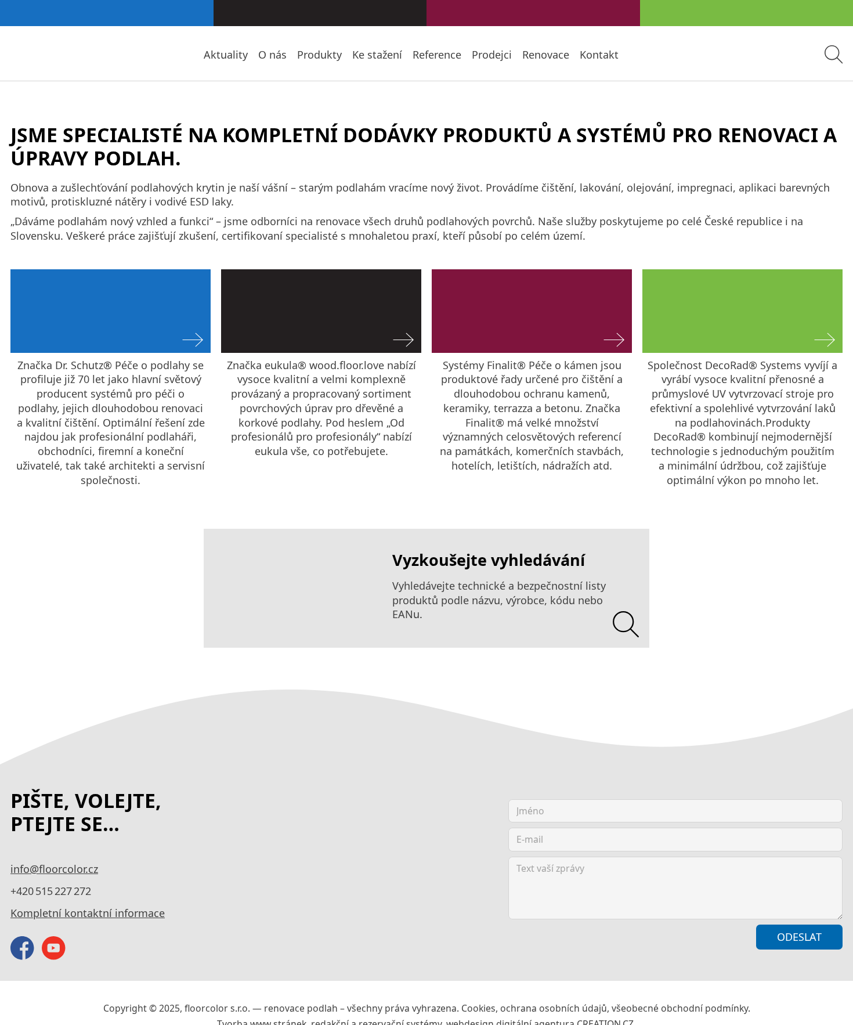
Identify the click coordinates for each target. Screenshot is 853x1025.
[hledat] (834, 54)
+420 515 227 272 (43, 810)
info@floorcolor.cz (45, 787)
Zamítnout (682, 945)
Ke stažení (451, 54)
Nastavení (588, 945)
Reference (502, 54)
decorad (657, 238)
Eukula (234, 238)
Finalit (444, 238)
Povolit (763, 945)
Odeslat (803, 855)
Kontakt (639, 54)
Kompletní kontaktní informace (70, 832)
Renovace (593, 54)
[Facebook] (22, 867)
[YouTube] (54, 867)
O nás (364, 54)
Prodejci (548, 54)
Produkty (402, 54)
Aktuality (326, 54)
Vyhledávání (226, 469)
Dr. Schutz (30, 238)
